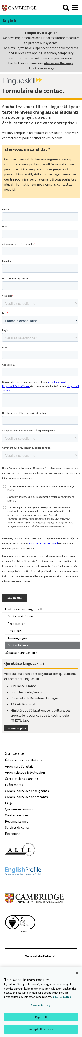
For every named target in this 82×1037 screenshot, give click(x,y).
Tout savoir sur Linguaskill (23, 609)
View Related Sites (38, 956)
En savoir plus (16, 728)
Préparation (16, 623)
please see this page (58, 63)
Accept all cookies (40, 1029)
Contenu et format (21, 616)
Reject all (41, 1017)
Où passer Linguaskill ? (21, 652)
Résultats (15, 631)
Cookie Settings (41, 1005)
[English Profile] (23, 883)
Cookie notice (62, 997)
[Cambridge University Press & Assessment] (34, 912)
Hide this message (41, 68)
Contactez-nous (19, 645)
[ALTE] (20, 863)
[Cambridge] (19, 7)
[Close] (77, 973)
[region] (41, 1002)
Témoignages (17, 638)
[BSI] (20, 939)
